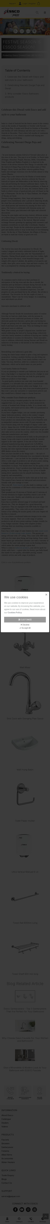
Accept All (26, 628)
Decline (25, 625)
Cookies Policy (15, 612)
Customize (26, 619)
